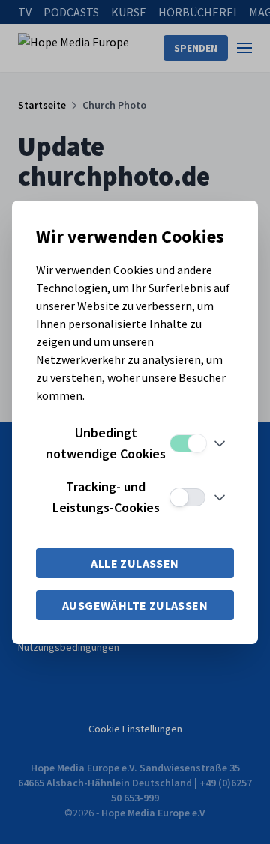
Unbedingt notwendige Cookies (106, 443)
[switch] (188, 443)
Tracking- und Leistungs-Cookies (106, 497)
